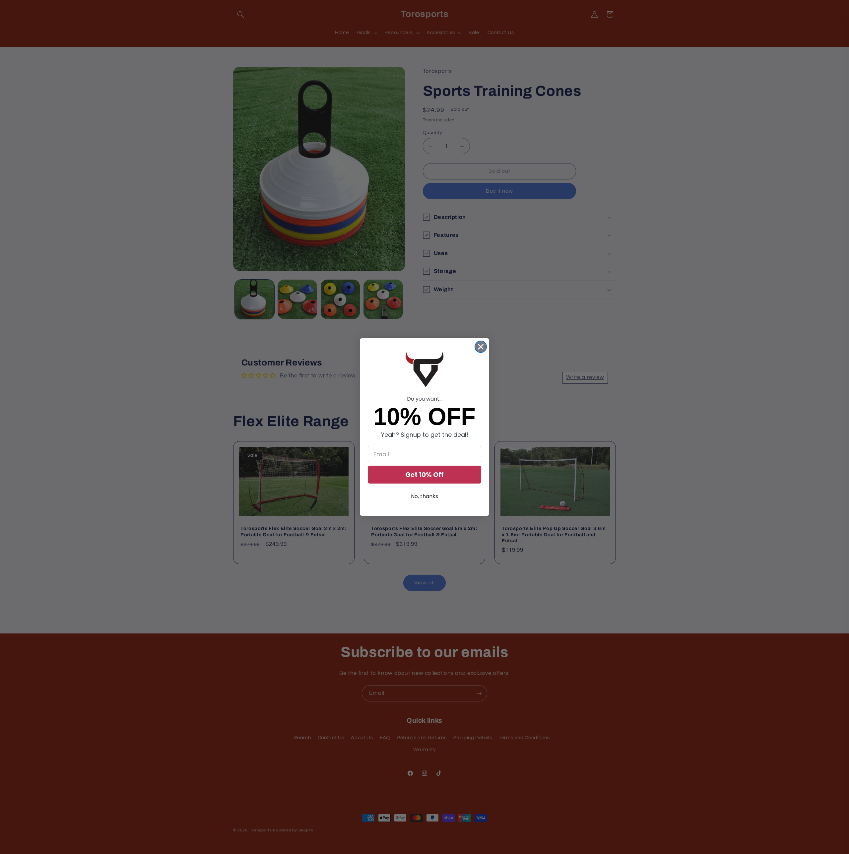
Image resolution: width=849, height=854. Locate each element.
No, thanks (424, 496)
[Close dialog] (481, 347)
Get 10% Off (424, 474)
